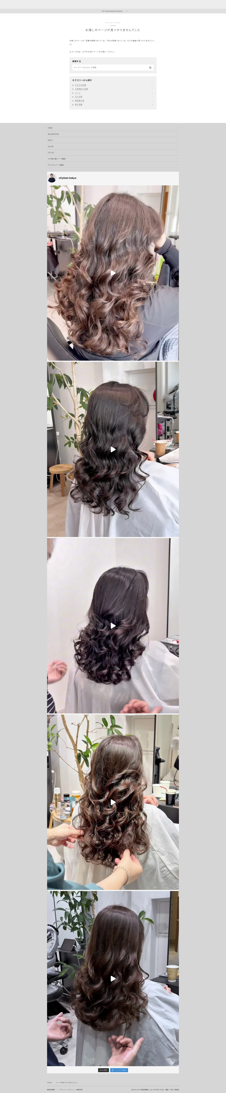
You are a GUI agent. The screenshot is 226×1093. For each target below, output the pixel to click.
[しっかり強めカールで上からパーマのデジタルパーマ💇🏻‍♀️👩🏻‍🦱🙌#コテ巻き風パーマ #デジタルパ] (113, 273)
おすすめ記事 (114, 85)
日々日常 (114, 96)
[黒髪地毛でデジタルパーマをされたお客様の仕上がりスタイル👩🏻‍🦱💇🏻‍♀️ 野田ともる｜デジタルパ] (113, 449)
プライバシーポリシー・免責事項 (71, 1090)
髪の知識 (114, 104)
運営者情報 (51, 1090)
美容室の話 (114, 100)
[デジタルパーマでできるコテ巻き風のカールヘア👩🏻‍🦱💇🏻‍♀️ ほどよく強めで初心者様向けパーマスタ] (113, 978)
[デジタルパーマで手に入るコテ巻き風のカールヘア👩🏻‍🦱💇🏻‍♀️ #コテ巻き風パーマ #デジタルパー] (113, 802)
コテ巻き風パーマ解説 (57, 159)
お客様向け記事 (114, 89)
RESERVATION (53, 134)
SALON (50, 146)
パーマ (114, 93)
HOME (50, 128)
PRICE (50, 140)
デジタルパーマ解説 (56, 165)
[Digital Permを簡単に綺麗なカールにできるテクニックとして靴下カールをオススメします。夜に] (113, 625)
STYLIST (51, 152)
